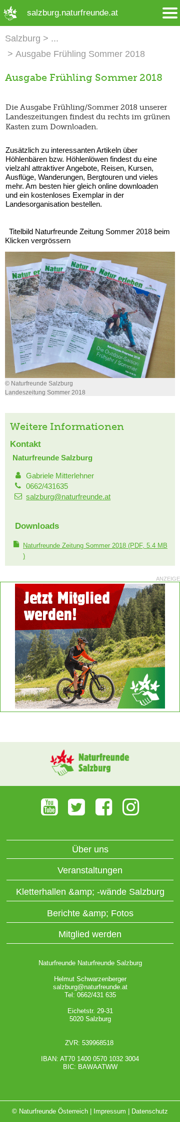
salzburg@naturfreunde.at (68, 496)
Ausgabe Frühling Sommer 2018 (80, 54)
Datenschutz (150, 1111)
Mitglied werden (90, 934)
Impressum (110, 1111)
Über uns (90, 849)
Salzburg (22, 38)
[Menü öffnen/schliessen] (170, 13)
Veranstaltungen (90, 870)
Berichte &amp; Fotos (90, 913)
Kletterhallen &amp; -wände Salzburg (90, 892)
